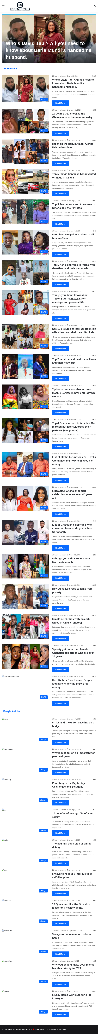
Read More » (60, 103)
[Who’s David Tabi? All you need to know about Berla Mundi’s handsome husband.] (49, 38)
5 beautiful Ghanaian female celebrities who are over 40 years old (72, 494)
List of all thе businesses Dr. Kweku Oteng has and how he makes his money (74, 461)
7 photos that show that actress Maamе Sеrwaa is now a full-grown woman (73, 393)
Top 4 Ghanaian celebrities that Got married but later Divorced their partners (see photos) (73, 427)
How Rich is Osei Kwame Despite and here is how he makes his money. (72, 684)
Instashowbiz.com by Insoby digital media (50, 1029)
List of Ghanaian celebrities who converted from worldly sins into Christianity (72, 528)
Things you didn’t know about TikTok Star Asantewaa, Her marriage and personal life (70, 299)
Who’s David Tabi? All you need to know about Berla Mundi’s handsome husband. (48, 50)
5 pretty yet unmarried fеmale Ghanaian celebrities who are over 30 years (73, 653)
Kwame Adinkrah (60, 76)
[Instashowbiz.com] (20, 6)
